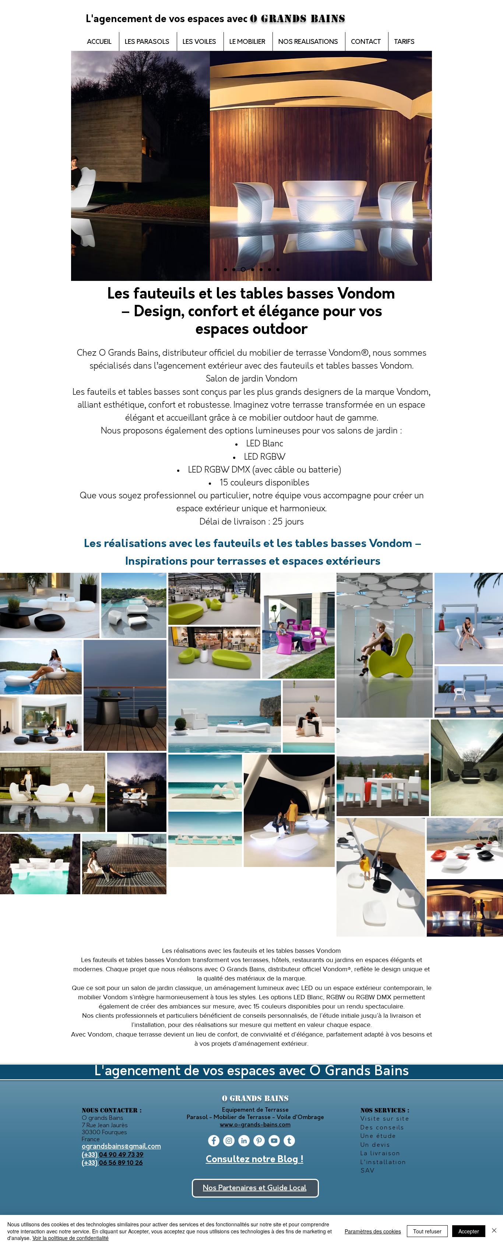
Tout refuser (427, 1231)
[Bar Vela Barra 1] (243, 269)
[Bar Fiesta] (233, 269)
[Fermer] (494, 1231)
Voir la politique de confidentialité (70, 1237)
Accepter (468, 1231)
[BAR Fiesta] (225, 269)
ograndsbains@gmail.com (121, 1146)
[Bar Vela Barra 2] (261, 269)
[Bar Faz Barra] (252, 269)
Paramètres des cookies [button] (373, 1231)
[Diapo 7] (278, 269)
